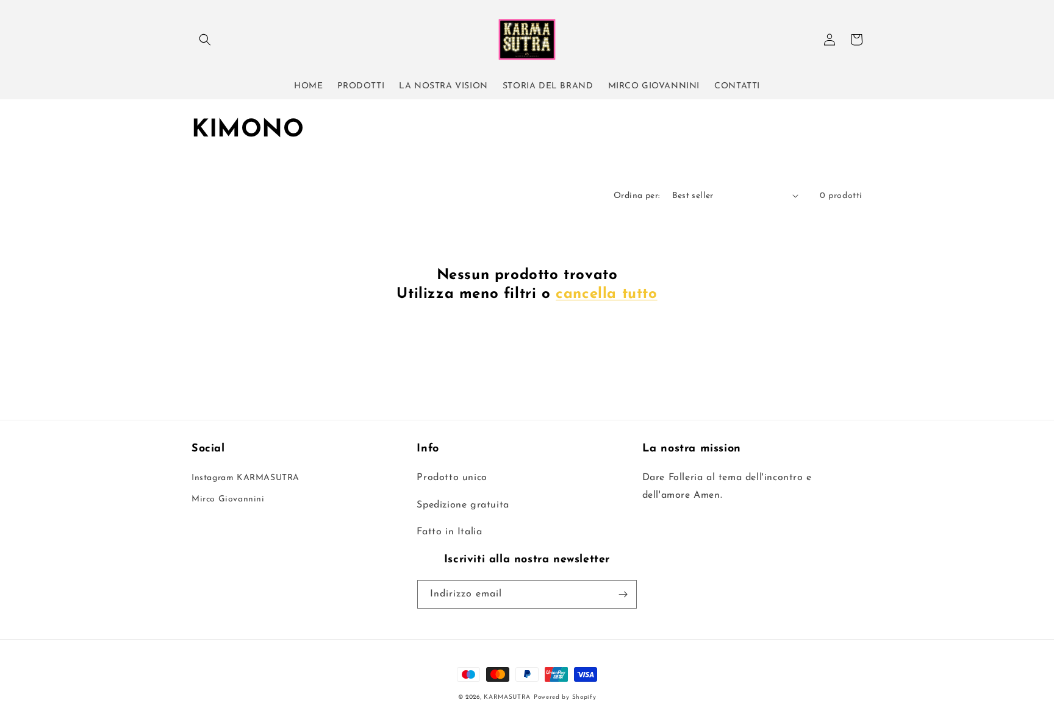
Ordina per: (636, 195)
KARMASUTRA (507, 697)
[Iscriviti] (622, 594)
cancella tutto (606, 294)
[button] (205, 39)
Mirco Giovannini (228, 499)
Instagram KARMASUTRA (245, 478)
